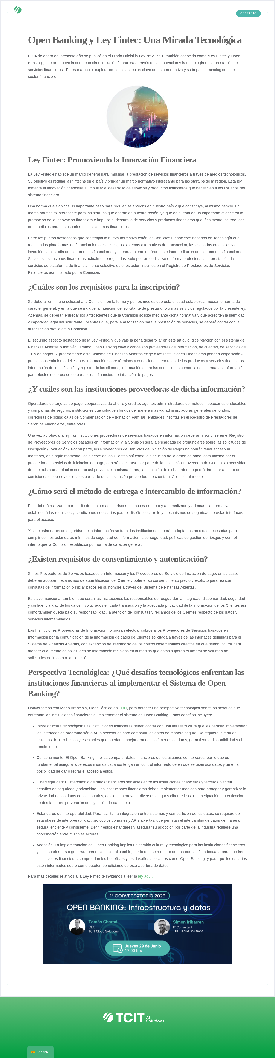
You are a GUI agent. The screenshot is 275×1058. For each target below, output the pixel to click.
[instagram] (133, 1042)
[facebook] (125, 1042)
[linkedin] (142, 1042)
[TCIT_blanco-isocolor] (37, 6)
